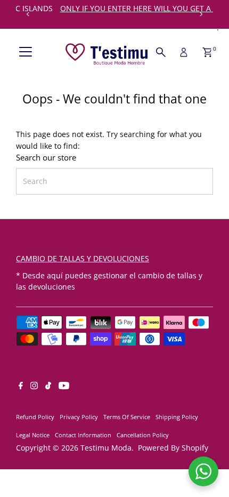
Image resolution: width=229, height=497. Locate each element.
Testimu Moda (106, 448)
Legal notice (33, 435)
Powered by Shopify (173, 448)
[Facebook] (21, 386)
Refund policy (35, 417)
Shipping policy (177, 417)
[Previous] (28, 14)
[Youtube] (64, 386)
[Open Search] (161, 52)
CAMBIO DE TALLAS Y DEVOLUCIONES (82, 258)
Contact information (83, 435)
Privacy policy (79, 417)
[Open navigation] (25, 52)
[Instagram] (34, 386)
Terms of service (126, 417)
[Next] (201, 14)
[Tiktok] (48, 386)
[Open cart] (207, 52)
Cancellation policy (143, 435)
